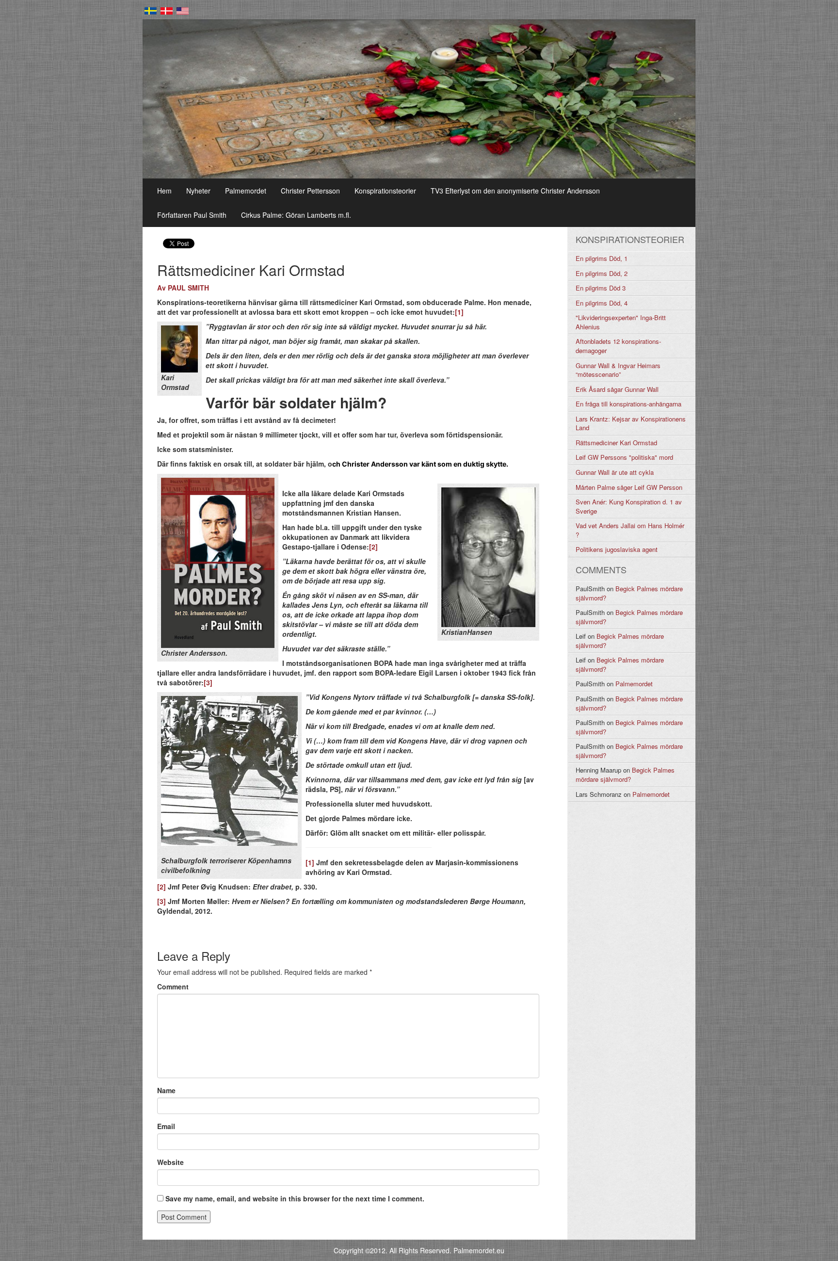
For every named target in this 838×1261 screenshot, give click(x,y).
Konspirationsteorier (385, 190)
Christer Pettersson (310, 190)
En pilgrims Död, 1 (602, 258)
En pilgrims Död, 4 (602, 302)
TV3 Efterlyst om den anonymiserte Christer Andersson (515, 190)
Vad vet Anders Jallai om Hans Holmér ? (630, 530)
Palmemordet (245, 190)
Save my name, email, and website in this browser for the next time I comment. (294, 1198)
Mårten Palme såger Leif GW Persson (629, 487)
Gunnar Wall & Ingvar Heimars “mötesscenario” (618, 370)
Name (166, 1090)
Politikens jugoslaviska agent (617, 549)
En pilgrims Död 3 (601, 287)
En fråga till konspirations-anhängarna (628, 403)
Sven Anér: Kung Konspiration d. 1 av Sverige (629, 506)
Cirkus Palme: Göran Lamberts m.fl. (296, 215)
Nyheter (198, 190)
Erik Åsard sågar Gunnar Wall (617, 389)
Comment (173, 986)
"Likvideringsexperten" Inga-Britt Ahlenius (621, 322)
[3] (208, 682)
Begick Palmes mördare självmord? (629, 593)
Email (166, 1126)
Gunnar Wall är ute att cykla (615, 472)
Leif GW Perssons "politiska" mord (624, 457)
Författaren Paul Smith (191, 215)
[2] (373, 546)
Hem (164, 190)
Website (170, 1162)
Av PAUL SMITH (183, 287)
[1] (459, 312)
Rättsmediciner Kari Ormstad (616, 442)
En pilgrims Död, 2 (602, 273)
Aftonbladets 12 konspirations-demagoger (618, 346)
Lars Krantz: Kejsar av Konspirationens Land (631, 423)
